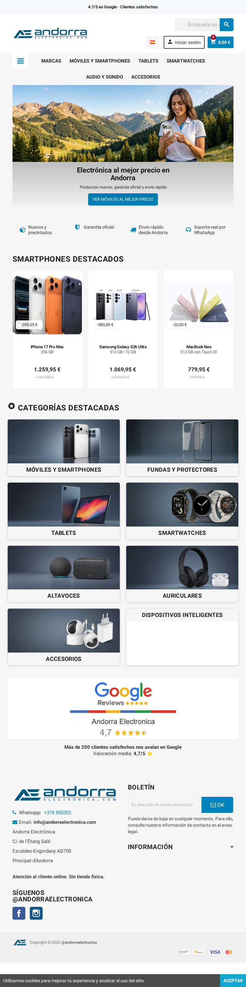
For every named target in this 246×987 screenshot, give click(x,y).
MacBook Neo (198, 349)
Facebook (18, 913)
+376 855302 (57, 812)
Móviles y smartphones (100, 61)
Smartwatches (186, 61)
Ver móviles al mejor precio (123, 199)
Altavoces (63, 595)
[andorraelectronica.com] (50, 33)
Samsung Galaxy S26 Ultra (123, 349)
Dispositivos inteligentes (182, 615)
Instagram (36, 913)
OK (220, 805)
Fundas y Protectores (182, 469)
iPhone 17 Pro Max (47, 349)
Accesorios (145, 77)
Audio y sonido (104, 77)
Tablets (148, 61)
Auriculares (182, 595)
